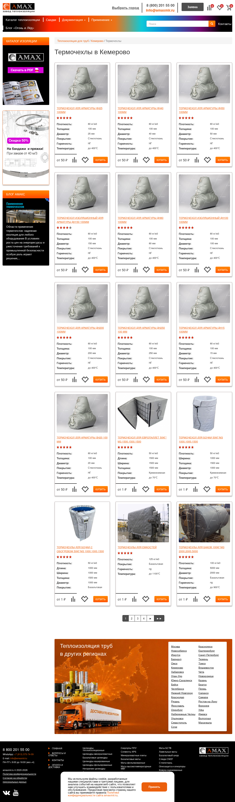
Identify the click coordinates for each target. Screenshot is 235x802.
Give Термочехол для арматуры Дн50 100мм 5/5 (192, 118)
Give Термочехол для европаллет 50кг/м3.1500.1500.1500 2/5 (122, 447)
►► (159, 618)
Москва (175, 646)
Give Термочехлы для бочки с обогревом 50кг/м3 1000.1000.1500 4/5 (67, 557)
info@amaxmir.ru (160, 10)
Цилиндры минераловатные (97, 754)
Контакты (224, 24)
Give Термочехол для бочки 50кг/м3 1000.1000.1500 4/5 (189, 447)
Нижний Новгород (182, 693)
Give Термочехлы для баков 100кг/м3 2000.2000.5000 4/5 (189, 557)
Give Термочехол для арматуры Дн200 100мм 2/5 (61, 337)
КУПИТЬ (100, 160)
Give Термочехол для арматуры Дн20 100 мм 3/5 (64, 447)
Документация (73, 19)
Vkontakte (6, 792)
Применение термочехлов (15, 205)
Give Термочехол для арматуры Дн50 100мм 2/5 (183, 118)
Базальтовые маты (131, 759)
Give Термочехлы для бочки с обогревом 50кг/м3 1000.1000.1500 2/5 (61, 557)
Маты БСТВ (165, 748)
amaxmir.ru (8, 769)
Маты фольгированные (133, 763)
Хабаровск (177, 672)
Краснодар (177, 697)
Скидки (51, 19)
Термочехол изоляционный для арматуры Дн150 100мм (80, 219)
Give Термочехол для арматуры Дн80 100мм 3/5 (125, 227)
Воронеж (203, 705)
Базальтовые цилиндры (95, 757)
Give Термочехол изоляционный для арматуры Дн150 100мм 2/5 (61, 227)
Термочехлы (113, 41)
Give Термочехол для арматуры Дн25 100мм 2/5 (61, 118)
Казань (202, 680)
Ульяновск (177, 718)
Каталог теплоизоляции (23, 19)
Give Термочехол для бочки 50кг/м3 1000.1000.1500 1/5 (180, 447)
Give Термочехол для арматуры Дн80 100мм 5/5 (131, 227)
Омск (174, 663)
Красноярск (205, 646)
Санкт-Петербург (208, 655)
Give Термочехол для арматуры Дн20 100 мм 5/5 (70, 447)
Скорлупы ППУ (129, 748)
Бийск (174, 684)
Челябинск (177, 688)
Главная (57, 748)
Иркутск (175, 655)
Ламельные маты (168, 752)
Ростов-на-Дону (207, 701)
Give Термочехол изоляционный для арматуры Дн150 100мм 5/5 (70, 227)
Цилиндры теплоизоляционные (93, 749)
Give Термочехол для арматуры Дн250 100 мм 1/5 (119, 337)
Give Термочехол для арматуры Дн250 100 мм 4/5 (128, 337)
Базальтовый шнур (169, 755)
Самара (203, 697)
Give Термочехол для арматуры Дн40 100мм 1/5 (119, 118)
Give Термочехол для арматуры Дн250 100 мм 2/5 (122, 337)
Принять (154, 787)
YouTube (15, 792)
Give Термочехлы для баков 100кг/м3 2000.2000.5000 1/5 (180, 557)
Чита (201, 672)
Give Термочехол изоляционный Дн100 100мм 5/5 (192, 227)
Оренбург (177, 710)
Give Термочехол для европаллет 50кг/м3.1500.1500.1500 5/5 (131, 447)
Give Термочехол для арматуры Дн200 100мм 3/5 (64, 337)
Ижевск (202, 714)
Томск (202, 663)
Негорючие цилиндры (94, 768)
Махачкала (205, 722)
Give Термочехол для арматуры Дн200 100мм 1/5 (58, 337)
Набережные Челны (183, 714)
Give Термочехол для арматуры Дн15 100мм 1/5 (180, 337)
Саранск (203, 693)
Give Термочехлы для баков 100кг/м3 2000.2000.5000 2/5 (183, 557)
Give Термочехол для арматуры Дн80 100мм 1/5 (119, 227)
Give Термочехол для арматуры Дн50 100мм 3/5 (186, 118)
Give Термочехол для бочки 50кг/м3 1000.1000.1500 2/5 (183, 447)
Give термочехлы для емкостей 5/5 (131, 553)
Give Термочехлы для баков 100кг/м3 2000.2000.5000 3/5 (186, 557)
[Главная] (19, 7)
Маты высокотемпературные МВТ (136, 767)
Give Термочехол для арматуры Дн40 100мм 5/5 (131, 118)
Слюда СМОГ (166, 759)
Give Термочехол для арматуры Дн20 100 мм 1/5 (58, 447)
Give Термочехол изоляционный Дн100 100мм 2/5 (183, 227)
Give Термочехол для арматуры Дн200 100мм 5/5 (70, 337)
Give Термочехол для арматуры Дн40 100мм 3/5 (125, 118)
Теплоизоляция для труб (73, 41)
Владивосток (206, 667)
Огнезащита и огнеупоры (172, 766)
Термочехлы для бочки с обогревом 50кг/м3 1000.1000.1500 (80, 549)
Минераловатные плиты (134, 755)
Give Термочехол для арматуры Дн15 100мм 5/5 (192, 337)
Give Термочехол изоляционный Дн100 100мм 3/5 (186, 227)
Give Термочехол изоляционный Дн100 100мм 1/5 (180, 227)
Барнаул (176, 659)
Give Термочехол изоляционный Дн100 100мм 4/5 (189, 227)
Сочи (174, 726)
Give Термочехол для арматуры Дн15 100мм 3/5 (186, 337)
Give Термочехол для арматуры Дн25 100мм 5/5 (70, 118)
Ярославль (177, 705)
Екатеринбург (206, 650)
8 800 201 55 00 (16, 749)
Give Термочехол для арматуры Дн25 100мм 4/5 (67, 118)
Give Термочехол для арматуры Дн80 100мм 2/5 (122, 227)
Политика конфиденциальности (19, 773)
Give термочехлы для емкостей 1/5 (119, 553)
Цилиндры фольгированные (97, 765)
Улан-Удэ (176, 676)
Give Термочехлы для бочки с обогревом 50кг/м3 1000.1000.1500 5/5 (70, 557)
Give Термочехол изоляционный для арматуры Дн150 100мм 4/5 (67, 227)
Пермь (202, 688)
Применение (100, 19)
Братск (202, 684)
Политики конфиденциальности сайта (93, 793)
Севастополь (179, 722)
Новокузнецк (206, 676)
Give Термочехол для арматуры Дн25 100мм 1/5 (58, 118)
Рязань (175, 701)
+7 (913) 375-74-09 (24, 754)
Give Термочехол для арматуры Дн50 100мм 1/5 (180, 118)
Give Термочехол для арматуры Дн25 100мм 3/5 (64, 118)
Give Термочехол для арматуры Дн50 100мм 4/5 (189, 118)
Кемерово (97, 41)
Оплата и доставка (55, 766)
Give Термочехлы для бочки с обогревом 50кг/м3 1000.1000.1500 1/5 (58, 557)
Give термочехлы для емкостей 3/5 (125, 553)
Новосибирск (179, 650)
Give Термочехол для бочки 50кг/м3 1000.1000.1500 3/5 (186, 447)
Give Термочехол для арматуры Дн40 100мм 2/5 (122, 118)
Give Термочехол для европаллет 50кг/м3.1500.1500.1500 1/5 (119, 447)
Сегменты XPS (128, 752)
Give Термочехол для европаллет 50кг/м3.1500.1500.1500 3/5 (125, 447)
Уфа (201, 710)
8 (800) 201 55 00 (161, 5)
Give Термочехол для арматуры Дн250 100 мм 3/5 (125, 337)
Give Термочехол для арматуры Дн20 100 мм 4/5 (67, 447)
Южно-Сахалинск (181, 680)
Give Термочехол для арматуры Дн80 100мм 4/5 (128, 227)
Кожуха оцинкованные (170, 770)
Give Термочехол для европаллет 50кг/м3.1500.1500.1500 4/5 (128, 447)
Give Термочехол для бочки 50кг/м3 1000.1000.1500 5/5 (192, 447)
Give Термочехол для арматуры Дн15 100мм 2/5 (183, 337)
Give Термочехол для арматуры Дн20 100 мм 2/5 (61, 447)
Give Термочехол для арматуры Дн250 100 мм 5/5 (131, 337)
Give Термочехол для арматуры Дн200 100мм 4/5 (67, 337)
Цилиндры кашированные (96, 761)
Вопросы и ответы (57, 754)
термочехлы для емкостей (137, 547)
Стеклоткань (165, 763)
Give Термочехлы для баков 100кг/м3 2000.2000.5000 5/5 (192, 557)
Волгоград (204, 718)
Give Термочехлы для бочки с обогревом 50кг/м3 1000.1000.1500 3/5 (64, 557)
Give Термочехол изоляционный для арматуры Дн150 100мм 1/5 (58, 227)
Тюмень (203, 659)
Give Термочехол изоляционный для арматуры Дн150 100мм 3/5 (64, 227)
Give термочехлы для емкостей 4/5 (128, 553)
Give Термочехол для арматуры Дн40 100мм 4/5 (128, 118)
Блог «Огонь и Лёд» (20, 27)
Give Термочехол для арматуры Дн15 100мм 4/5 (189, 337)
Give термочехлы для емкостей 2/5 (122, 553)
